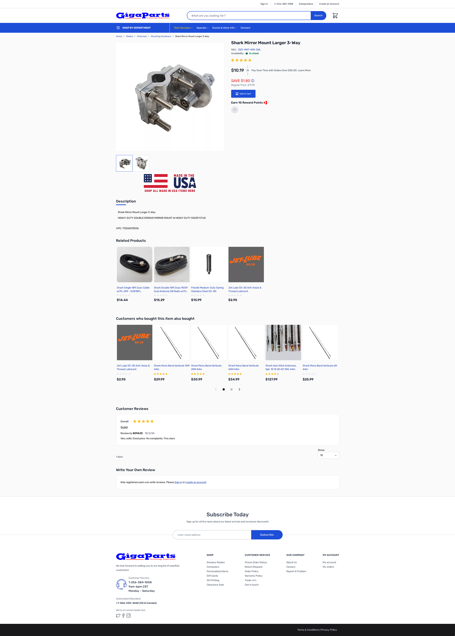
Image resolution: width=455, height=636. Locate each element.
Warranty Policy (254, 575)
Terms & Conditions (308, 629)
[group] (242, 60)
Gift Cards (212, 575)
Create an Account (329, 4)
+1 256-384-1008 (283, 4)
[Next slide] (239, 389)
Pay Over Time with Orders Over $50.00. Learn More (281, 70)
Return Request (253, 566)
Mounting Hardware (161, 36)
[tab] (126, 202)
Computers (213, 566)
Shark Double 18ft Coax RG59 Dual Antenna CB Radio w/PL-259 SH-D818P (171, 291)
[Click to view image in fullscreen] (170, 97)
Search (318, 15)
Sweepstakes (306, 4)
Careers (290, 566)
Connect (246, 27)
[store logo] (143, 15)
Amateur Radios (216, 562)
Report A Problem (296, 571)
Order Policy (252, 571)
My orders (328, 566)
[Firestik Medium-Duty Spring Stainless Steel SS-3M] (209, 264)
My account (329, 562)
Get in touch (252, 584)
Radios (129, 36)
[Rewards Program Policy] (265, 102)
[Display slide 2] (231, 389)
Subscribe (267, 534)
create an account (195, 482)
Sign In (264, 4)
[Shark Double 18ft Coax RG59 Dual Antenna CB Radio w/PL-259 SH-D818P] (172, 264)
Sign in (178, 482)
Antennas (142, 36)
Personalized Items (217, 571)
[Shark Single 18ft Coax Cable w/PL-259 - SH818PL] (135, 264)
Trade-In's (250, 580)
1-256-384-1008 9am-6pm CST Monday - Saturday (142, 587)
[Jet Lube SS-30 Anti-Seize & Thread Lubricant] (246, 264)
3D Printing (213, 580)
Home (119, 36)
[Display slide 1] (224, 389)
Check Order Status (256, 562)
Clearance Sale (215, 584)
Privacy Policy (329, 629)
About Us (291, 562)
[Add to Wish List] (234, 109)
